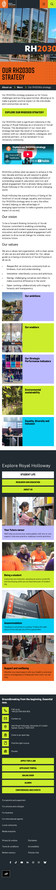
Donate (14, 751)
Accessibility (33, 846)
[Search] (52, 4)
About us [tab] (28, 490)
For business (7, 813)
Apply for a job (28, 761)
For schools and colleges (13, 806)
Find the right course (20, 743)
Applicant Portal (28, 768)
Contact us (16, 719)
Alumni (28, 783)
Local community (9, 825)
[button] (10, 862)
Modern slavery (8, 853)
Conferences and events (28, 790)
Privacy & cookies (9, 840)
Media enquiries (9, 831)
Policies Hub (33, 853)
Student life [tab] (28, 474)
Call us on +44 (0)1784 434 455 (20, 710)
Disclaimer (32, 840)
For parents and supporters (14, 800)
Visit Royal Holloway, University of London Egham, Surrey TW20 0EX (29, 727)
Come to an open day (20, 735)
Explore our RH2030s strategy (24, 112)
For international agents (12, 819)
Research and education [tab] (28, 482)
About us (7, 87)
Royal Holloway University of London (8, 4)
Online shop (28, 776)
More (20, 87)
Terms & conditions (10, 846)
